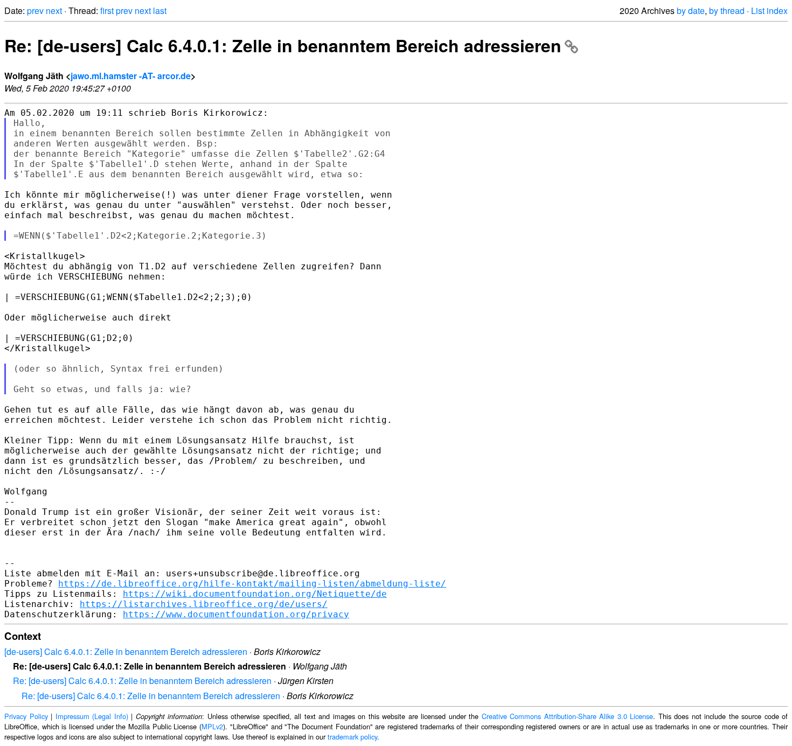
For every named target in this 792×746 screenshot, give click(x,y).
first (107, 10)
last (159, 10)
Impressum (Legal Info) (91, 716)
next (54, 10)
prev (35, 10)
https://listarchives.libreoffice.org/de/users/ (204, 604)
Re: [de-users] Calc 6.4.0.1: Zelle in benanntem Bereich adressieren (282, 45)
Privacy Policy (26, 716)
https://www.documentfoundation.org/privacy (236, 614)
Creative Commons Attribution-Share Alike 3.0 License (568, 716)
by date (691, 10)
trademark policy (352, 736)
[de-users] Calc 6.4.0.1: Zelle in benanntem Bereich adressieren (125, 651)
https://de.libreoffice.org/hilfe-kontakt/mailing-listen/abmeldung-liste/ (252, 583)
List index (769, 10)
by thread (727, 10)
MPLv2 (212, 726)
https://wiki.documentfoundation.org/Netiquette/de (255, 594)
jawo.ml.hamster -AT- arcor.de (131, 75)
